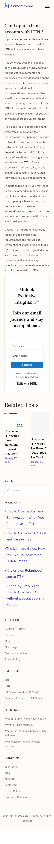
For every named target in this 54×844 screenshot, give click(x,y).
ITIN (7, 686)
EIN (6, 680)
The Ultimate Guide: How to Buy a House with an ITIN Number (25, 554)
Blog (7, 641)
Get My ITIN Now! (14, 629)
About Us (9, 779)
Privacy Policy (12, 659)
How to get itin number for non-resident (22, 744)
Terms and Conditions (17, 653)
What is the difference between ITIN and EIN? (25, 733)
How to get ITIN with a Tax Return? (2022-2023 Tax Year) (39, 448)
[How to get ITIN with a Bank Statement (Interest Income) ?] (13, 419)
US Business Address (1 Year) (21, 692)
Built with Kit (27, 383)
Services (9, 635)
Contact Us (10, 785)
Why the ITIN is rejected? (18, 724)
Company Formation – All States (23, 698)
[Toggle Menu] (47, 6)
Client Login (11, 647)
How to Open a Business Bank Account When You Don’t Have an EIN (25, 517)
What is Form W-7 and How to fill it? (25, 718)
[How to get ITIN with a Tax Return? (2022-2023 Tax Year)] (40, 423)
